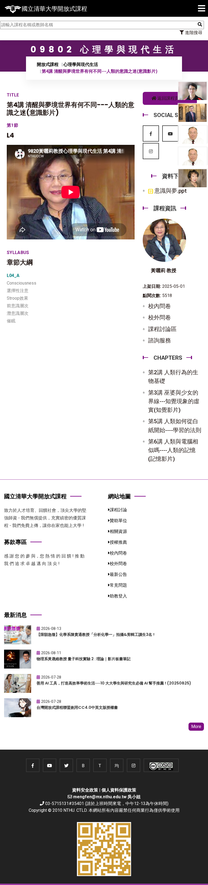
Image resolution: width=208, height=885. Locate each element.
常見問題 (118, 585)
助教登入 (118, 596)
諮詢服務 (159, 340)
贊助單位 (118, 520)
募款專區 (15, 542)
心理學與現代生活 (80, 64)
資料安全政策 (85, 790)
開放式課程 (47, 64)
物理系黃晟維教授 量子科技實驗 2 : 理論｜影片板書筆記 (84, 659)
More (196, 726)
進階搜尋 (193, 32)
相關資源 (118, 531)
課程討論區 (162, 329)
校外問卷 (159, 317)
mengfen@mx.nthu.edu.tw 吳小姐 (107, 796)
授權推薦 (118, 542)
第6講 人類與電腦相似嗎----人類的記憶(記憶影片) (173, 450)
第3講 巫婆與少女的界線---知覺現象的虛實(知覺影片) (173, 401)
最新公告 (118, 574)
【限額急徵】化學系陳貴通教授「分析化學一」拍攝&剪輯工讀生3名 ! (95, 634)
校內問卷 (159, 306)
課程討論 (118, 509)
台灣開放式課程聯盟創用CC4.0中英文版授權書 (77, 707)
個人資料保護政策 (119, 790)
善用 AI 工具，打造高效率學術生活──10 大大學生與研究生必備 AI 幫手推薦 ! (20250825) (114, 683)
